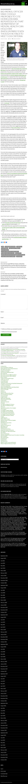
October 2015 (4, 730)
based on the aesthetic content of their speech (11, 73)
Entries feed (3, 771)
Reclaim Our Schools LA (6, 425)
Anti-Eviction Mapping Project (7, 372)
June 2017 (3, 681)
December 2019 (4, 607)
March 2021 (3, 570)
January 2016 (3, 723)
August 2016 (3, 705)
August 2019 (3, 617)
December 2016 (4, 695)
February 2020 (4, 602)
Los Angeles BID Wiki (6, 494)
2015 (8, 224)
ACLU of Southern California (7, 367)
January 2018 (3, 664)
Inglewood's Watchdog (5, 398)
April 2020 (3, 597)
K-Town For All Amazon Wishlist (8, 355)
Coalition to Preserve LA (6, 384)
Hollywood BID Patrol (6, 9)
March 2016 (3, 718)
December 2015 (4, 725)
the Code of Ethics (16, 127)
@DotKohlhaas (4, 467)
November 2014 (4, 757)
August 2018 (3, 646)
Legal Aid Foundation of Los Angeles (8, 408)
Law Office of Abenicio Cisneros (7, 404)
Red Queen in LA (4, 426)
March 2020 (3, 600)
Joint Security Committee (15, 248)
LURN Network (4, 417)
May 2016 (3, 713)
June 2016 (3, 710)
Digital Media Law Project (6, 388)
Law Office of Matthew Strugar (7, 405)
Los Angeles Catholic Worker (7, 350)
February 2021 (4, 573)
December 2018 (4, 637)
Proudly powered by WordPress (6, 782)
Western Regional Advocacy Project (8, 443)
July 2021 (3, 560)
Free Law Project (4, 395)
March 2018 (3, 659)
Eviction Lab (3, 392)
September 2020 (4, 585)
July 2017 (3, 678)
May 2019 (3, 624)
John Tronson (5, 248)
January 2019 (3, 634)
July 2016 (3, 708)
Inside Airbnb (3, 400)
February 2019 (4, 632)
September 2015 (4, 732)
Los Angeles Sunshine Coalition (7, 415)
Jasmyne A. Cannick (5, 401)
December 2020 (4, 578)
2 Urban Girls (3, 366)
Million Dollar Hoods (5, 419)
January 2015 (3, 752)
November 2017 (4, 668)
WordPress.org (4, 776)
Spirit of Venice (4, 436)
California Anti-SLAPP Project (7, 378)
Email (2, 317)
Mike (10, 38)
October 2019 (4, 612)
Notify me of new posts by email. (9, 331)
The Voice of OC (4, 441)
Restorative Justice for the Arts (7, 430)
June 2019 (3, 622)
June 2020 (3, 592)
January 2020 (3, 605)
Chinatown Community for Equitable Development (11, 383)
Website (3, 323)
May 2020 (3, 595)
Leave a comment (16, 38)
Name (2, 311)
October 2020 (4, 582)
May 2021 (3, 565)
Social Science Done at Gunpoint (8, 256)
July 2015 (3, 737)
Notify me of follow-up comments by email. (12, 329)
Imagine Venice (4, 396)
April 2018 (3, 656)
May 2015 (3, 742)
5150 (2, 246)
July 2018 (3, 649)
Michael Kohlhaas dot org (7, 4)
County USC (19, 246)
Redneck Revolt (4, 427)
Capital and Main (4, 382)
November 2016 (4, 698)
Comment (3, 294)
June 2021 (3, 563)
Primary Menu (26, 3)
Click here (3, 475)
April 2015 (3, 745)
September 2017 (4, 673)
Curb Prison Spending (5, 385)
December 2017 (4, 666)
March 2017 (3, 688)
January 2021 (3, 575)
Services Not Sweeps (5, 433)
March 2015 (3, 747)
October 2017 (4, 671)
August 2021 (3, 558)
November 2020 (4, 580)
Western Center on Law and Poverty (8, 442)
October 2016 (4, 700)
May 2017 (3, 683)
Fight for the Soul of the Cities (7, 393)
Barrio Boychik (4, 373)
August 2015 (3, 735)
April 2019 (3, 627)
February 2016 (4, 720)
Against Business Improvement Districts (9, 368)
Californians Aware (5, 379)
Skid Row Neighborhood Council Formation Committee (13, 349)
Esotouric (3, 390)
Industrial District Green (6, 399)
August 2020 (3, 587)
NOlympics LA (4, 421)
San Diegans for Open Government (8, 431)
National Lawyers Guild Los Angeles (8, 420)
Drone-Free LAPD (4, 389)
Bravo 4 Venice (4, 377)
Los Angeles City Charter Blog (7, 411)
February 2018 (4, 661)
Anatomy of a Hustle (5, 371)
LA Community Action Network (7, 412)
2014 (3, 224)
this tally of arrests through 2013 (12, 222)
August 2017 (3, 676)
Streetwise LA (3, 440)
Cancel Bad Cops (4, 381)
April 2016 (3, 715)
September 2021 (4, 555)
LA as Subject (3, 409)
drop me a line (24, 498)
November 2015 (4, 727)
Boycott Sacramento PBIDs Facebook (8, 374)
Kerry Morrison (5, 249)
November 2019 (4, 609)
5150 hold (6, 103)
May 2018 (3, 654)
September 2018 (4, 644)
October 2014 (4, 759)
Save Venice (3, 432)
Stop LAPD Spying (4, 437)
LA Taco (2, 416)
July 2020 (3, 590)
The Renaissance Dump (5, 428)
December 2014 (4, 754)
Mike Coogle (18, 253)
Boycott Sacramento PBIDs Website (8, 376)
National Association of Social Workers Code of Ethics (13, 254)
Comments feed (4, 773)
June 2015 (3, 740)
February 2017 (4, 691)
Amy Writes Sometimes (6, 369)
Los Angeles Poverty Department (8, 414)
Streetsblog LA (4, 438)
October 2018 (4, 641)
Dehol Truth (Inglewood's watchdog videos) (10, 387)
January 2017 (3, 693)
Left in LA (3, 406)
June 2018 (3, 651)
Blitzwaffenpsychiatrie (10, 246)
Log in (2, 768)
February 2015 (4, 750)
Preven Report (4, 424)
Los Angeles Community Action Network (10, 353)
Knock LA (3, 403)
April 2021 (3, 568)
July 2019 (3, 619)
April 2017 (3, 686)
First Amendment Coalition (6, 394)
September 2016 (4, 703)
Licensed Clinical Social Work (8, 253)
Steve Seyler (19, 256)
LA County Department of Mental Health (10, 251)
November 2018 (4, 639)
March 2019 (3, 629)
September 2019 (4, 614)
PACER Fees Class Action (6, 422)
